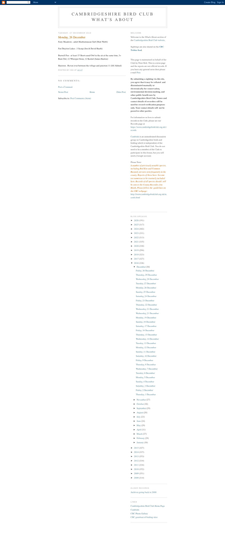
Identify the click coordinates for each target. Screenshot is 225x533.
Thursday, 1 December (146, 394)
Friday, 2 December (144, 390)
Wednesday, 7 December (146, 368)
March (140, 433)
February (141, 438)
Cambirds (135, 136)
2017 (136, 258)
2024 (136, 228)
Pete (139, 72)
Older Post (121, 92)
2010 (136, 469)
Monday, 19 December (146, 317)
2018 (136, 254)
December (141, 266)
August (140, 412)
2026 (136, 220)
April (139, 429)
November (141, 399)
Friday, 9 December (144, 360)
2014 (136, 452)
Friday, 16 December (145, 330)
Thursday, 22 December (146, 304)
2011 (136, 464)
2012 (136, 460)
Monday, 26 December (146, 287)
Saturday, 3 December (145, 385)
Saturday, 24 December (146, 296)
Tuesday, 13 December (146, 343)
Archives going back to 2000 (143, 492)
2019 (136, 250)
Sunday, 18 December (145, 321)
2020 (136, 245)
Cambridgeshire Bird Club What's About (113, 16)
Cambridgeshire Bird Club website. (149, 40)
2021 (136, 241)
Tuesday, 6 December (145, 373)
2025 (136, 224)
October (140, 403)
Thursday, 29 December (146, 274)
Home (92, 92)
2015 (136, 447)
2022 (136, 237)
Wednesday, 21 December (147, 308)
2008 (136, 477)
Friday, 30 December (145, 270)
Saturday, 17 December (146, 326)
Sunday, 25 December (145, 291)
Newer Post (63, 92)
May (139, 425)
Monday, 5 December (145, 377)
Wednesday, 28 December (147, 279)
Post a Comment (65, 86)
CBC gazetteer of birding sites (144, 517)
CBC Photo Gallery (139, 513)
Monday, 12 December (146, 347)
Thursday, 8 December (146, 364)
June (139, 421)
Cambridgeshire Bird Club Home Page (148, 505)
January (140, 442)
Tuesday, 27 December (146, 283)
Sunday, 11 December (145, 351)
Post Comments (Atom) (80, 98)
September (142, 408)
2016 (136, 262)
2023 (136, 233)
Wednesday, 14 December (147, 338)
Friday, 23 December (145, 300)
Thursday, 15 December (146, 334)
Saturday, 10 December (146, 355)
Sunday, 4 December (145, 381)
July (139, 416)
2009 (136, 473)
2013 (136, 456)
